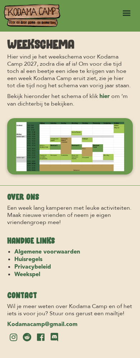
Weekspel (27, 275)
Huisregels (28, 259)
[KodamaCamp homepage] (30, 16)
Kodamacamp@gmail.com (42, 324)
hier (104, 96)
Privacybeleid (32, 267)
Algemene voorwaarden (47, 252)
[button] (126, 13)
